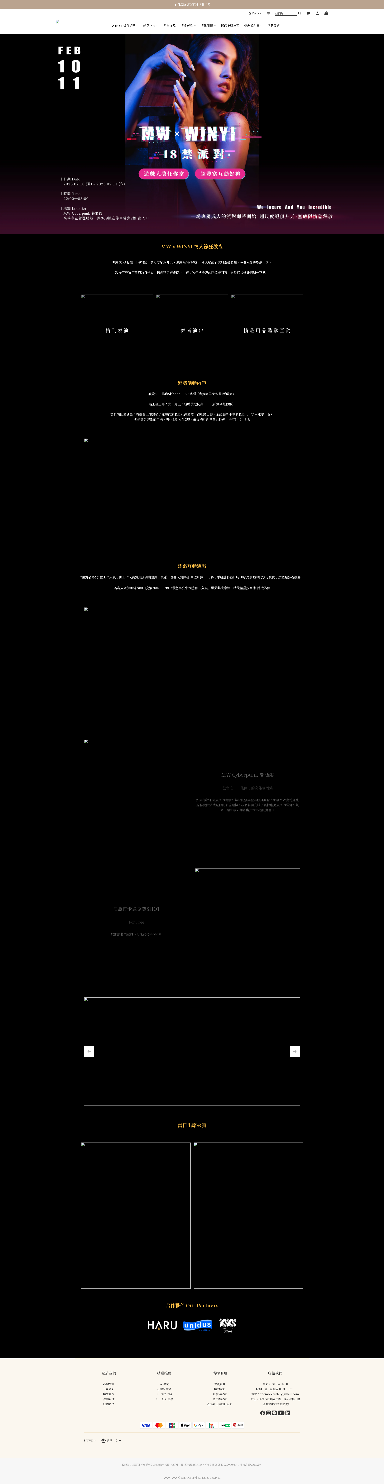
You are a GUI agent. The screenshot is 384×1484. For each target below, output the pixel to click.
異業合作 (108, 1399)
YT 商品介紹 (164, 1394)
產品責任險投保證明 (219, 1404)
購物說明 (219, 1389)
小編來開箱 (164, 1389)
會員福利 (219, 1384)
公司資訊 (108, 1389)
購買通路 (108, 1394)
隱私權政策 (220, 1399)
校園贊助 (108, 1404)
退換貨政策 (220, 1394)
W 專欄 (164, 1384)
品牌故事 (108, 1384)
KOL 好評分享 (164, 1399)
